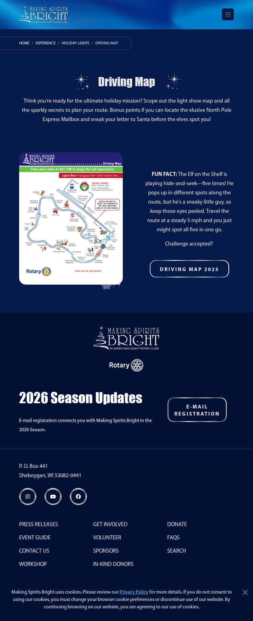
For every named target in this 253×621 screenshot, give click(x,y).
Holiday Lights (75, 43)
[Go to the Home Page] (43, 14)
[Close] (245, 592)
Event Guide (35, 538)
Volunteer (107, 538)
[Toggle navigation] (228, 14)
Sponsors (106, 551)
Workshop (33, 564)
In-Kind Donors (113, 564)
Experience (45, 43)
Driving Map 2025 (189, 269)
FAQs (173, 538)
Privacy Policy (134, 592)
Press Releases (38, 525)
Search (176, 551)
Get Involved (110, 525)
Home (24, 43)
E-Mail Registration (197, 410)
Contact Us (34, 551)
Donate (177, 525)
